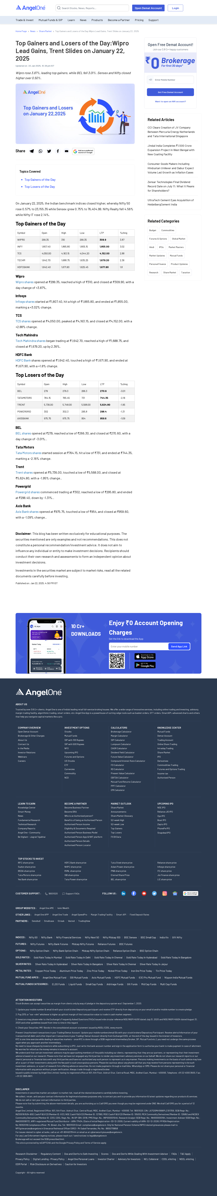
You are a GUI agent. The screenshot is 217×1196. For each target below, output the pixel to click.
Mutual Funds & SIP (51, 20)
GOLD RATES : (23, 957)
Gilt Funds (132, 984)
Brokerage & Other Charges (31, 735)
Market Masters (176, 247)
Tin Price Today (164, 970)
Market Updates (157, 255)
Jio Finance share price (168, 875)
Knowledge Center (26, 807)
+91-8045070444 (68, 1132)
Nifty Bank (46, 937)
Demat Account (164, 735)
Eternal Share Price (120, 875)
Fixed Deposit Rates (139, 914)
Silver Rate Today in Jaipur (154, 964)
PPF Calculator (118, 785)
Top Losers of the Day (39, 186)
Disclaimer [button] (22, 1089)
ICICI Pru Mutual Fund (150, 977)
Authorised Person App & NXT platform (83, 836)
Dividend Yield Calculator (123, 752)
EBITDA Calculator (120, 777)
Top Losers (116, 832)
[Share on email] (66, 151)
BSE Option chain (149, 950)
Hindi (151, 247)
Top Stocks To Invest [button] (31, 858)
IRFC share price (26, 862)
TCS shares (23, 321)
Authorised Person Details (77, 841)
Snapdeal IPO (163, 832)
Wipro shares (25, 282)
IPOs (161, 247)
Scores (104, 1153)
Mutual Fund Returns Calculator (126, 781)
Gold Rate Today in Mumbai (48, 957)
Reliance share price (166, 862)
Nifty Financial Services (68, 937)
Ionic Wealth (63, 908)
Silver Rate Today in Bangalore (87, 964)
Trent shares (24, 472)
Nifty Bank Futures (58, 943)
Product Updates (179, 264)
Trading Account (165, 740)
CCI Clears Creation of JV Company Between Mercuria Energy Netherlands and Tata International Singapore (171, 132)
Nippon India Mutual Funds (178, 977)
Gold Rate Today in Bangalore (176, 957)
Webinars (22, 756)
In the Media (23, 748)
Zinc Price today (95, 970)
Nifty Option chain (39, 950)
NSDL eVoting (186, 1159)
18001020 (53, 893)
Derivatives (162, 760)
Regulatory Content (51, 1153)
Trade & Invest (25, 20)
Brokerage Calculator (121, 731)
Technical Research (27, 824)
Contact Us (23, 744)
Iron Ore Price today (141, 970)
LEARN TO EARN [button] (26, 803)
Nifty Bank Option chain (65, 950)
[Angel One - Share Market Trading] (31, 8)
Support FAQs (72, 893)
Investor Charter (106, 1159)
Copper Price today (45, 970)
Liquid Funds (75, 984)
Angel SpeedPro (79, 914)
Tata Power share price (75, 879)
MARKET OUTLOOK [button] (121, 803)
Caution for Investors (76, 1164)
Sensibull (36, 921)
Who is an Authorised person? (78, 815)
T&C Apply (185, 1153)
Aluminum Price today (71, 970)
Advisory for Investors (129, 1159)
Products (97, 20)
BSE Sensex (130, 937)
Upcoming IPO (71, 752)
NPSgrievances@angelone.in (29, 1128)
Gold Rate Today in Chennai (108, 957)
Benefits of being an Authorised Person (83, 820)
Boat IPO (161, 820)
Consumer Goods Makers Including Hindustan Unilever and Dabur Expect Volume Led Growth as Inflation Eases (171, 168)
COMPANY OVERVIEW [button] (29, 727)
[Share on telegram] (31, 151)
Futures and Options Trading (171, 769)
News (83, 20)
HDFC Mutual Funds (125, 977)
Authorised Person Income (77, 824)
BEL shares (23, 433)
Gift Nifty (177, 937)
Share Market (169, 272)
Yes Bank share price (27, 879)
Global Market (178, 238)
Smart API (121, 914)
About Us (22, 740)
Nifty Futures (37, 943)
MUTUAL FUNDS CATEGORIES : (32, 984)
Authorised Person (166, 777)
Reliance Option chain (124, 950)
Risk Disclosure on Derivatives (46, 1164)
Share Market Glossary (122, 815)
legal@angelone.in (98, 1135)
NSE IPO (161, 807)
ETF (66, 765)
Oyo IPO (161, 816)
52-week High (117, 820)
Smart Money (24, 811)
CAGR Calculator (119, 748)
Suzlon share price (26, 866)
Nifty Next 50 (92, 937)
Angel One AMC (47, 908)
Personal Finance (157, 264)
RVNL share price (72, 871)
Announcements (118, 811)
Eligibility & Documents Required (79, 828)
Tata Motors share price (29, 875)
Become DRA (70, 811)
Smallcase (49, 921)
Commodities (167, 230)
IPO (159, 756)
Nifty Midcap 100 (111, 937)
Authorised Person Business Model (80, 832)
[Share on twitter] (49, 151)
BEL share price (118, 879)
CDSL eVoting (169, 1159)
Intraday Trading (165, 748)
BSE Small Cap (148, 937)
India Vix (164, 937)
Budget (152, 230)
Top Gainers (116, 828)
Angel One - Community (29, 832)
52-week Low (117, 824)
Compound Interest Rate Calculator (128, 760)
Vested (71, 921)
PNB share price (118, 871)
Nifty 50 (33, 937)
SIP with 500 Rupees (74, 744)
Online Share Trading (167, 744)
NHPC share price (72, 866)
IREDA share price (26, 871)
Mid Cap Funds (148, 984)
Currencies (69, 769)
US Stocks (69, 760)
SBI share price (71, 875)
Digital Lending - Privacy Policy (48, 1159)
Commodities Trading (167, 765)
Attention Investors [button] (29, 999)
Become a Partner (119, 20)
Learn (71, 20)
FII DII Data (116, 836)
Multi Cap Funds (168, 984)
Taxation (185, 272)
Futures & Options (158, 238)
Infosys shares (25, 301)
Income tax (162, 773)
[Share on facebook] (58, 151)
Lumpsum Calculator (121, 744)
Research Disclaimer (26, 1153)
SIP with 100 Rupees (74, 740)
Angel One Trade (60, 914)
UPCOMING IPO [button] (165, 803)
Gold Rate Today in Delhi (78, 957)
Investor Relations (26, 752)
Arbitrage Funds (115, 984)
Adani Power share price (122, 866)
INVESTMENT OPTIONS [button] (76, 727)
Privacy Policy (73, 1142)
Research (153, 272)
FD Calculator (117, 765)
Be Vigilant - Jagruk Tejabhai (31, 836)
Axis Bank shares (27, 511)
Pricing (139, 20)
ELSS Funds (58, 984)
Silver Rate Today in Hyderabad (51, 964)
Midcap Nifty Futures (83, 943)
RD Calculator (117, 769)
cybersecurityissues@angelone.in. (106, 1132)
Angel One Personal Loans (81, 1159)
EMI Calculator (118, 790)
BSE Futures (125, 943)
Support (154, 20)
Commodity (70, 773)
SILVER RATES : (24, 964)
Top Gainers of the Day (40, 179)
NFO (66, 748)
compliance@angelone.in (94, 1125)
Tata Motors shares (28, 453)
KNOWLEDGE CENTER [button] (169, 727)
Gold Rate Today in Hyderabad (141, 957)
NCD (66, 777)
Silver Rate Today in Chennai (121, 964)
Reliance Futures (106, 943)
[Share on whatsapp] (40, 151)
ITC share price (164, 871)
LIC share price (164, 879)
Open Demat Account (148, 8)
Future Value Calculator (122, 756)
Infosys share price (166, 866)
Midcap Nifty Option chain (95, 950)
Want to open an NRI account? (170, 101)
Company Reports (26, 828)
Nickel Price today (117, 970)
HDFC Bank (23, 360)
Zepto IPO (162, 824)
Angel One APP (41, 914)
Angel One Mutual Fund (54, 977)
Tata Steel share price (121, 862)
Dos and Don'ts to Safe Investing (81, 1153)
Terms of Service (92, 1142)
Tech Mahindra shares (31, 341)
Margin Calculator (119, 735)
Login (175, 8)
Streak (61, 921)
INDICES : (21, 937)
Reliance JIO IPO (165, 811)
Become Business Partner (76, 807)
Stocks (67, 731)
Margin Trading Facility (101, 914)
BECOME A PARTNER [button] (75, 803)
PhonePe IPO (163, 828)
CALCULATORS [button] (119, 727)
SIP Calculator (118, 740)
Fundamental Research (29, 820)
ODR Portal (21, 1164)
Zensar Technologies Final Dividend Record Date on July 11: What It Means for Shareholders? (171, 186)
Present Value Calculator (123, 773)
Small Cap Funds (94, 984)
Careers (22, 760)
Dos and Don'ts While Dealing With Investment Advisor (140, 1153)
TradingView (84, 921)
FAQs (174, 1153)
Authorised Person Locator (77, 845)
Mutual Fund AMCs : (28, 977)
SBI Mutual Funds (79, 977)
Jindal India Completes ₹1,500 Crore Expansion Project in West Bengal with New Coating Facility (171, 150)
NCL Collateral (151, 1159)
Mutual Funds (176, 255)
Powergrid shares (28, 492)
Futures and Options (74, 756)
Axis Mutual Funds (101, 977)
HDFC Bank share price (75, 862)
